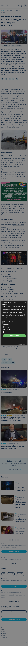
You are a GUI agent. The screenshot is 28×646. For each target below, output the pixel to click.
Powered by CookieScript (21, 344)
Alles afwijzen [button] (14, 339)
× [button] (25, 302)
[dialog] (14, 323)
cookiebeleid (11, 317)
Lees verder (17, 317)
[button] (14, 319)
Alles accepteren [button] (14, 335)
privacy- (5, 317)
